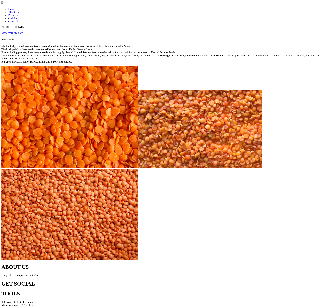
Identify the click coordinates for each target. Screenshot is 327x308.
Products (13, 15)
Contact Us (14, 21)
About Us (13, 12)
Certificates (14, 18)
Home (11, 8)
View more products (12, 32)
